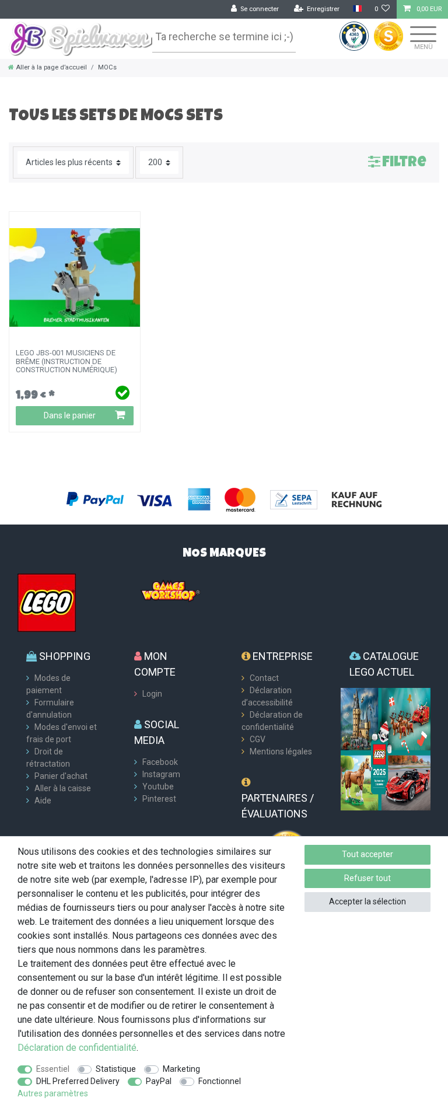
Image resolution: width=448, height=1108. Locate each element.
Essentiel (52, 1069)
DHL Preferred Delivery (78, 1081)
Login (152, 693)
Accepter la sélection (367, 901)
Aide (42, 800)
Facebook (160, 762)
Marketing (181, 1069)
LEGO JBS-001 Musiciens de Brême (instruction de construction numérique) (66, 361)
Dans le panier (70, 415)
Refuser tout (367, 878)
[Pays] (357, 9)
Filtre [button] (404, 163)
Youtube (158, 786)
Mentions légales (281, 751)
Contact (264, 678)
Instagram (161, 774)
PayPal (159, 1081)
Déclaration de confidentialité (77, 1047)
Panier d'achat (61, 776)
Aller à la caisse (62, 788)
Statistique (116, 1069)
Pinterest (159, 798)
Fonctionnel (219, 1081)
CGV (257, 739)
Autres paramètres (53, 1093)
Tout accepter (367, 854)
